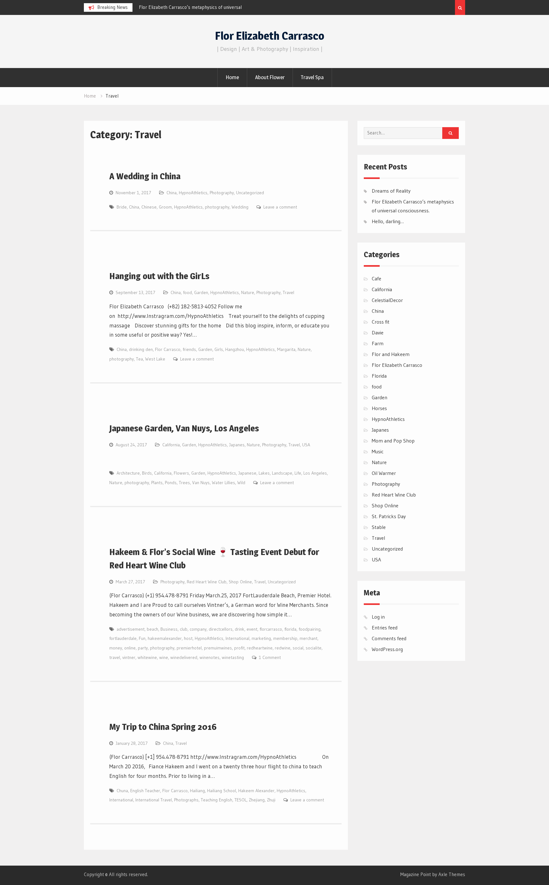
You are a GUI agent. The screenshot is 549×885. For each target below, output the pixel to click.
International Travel (153, 800)
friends (189, 349)
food (187, 292)
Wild (241, 482)
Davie (377, 332)
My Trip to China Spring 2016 (163, 726)
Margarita (286, 349)
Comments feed (389, 638)
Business (169, 629)
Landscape (282, 473)
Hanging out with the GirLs (159, 276)
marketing (261, 638)
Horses (379, 408)
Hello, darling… (388, 221)
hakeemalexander (165, 638)
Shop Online (240, 582)
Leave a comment (280, 207)
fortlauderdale (123, 638)
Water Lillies (223, 482)
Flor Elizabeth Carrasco (269, 36)
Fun (142, 638)
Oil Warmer (384, 473)
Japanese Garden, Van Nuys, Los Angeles (184, 428)
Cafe (376, 278)
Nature (247, 292)
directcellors (221, 629)
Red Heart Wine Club (207, 582)
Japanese (247, 473)
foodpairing (310, 629)
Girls (218, 349)
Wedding (240, 207)
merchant (308, 638)
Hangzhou (234, 349)
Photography (222, 193)
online (130, 648)
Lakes (264, 473)
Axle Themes (451, 874)
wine (163, 657)
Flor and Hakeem (391, 354)
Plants (157, 482)
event (252, 629)
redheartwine (260, 648)
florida (290, 629)
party (143, 648)
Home (232, 77)
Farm (377, 343)
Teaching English (216, 800)
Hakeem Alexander (256, 790)
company (198, 629)
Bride (122, 207)
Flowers (181, 473)
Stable (379, 527)
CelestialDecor (387, 300)
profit (239, 648)
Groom (165, 207)
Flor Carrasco (167, 349)
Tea (139, 359)
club (183, 629)
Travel (288, 292)
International (237, 638)
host (188, 638)
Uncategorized (250, 193)
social (298, 648)
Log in (378, 617)
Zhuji (271, 800)
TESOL (240, 800)
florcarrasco (271, 629)
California (171, 445)
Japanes (237, 445)
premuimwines (218, 648)
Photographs (186, 800)
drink (239, 629)
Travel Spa (312, 77)
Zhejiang (257, 800)
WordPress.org (387, 649)
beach (152, 629)
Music (377, 451)
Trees (184, 482)
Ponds (171, 482)
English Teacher (145, 790)
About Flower (270, 77)
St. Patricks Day (389, 516)
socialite (314, 648)
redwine (282, 648)
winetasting (233, 657)
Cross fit (381, 322)
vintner (128, 657)
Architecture (128, 473)
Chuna (122, 790)
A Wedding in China (144, 176)
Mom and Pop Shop (393, 440)
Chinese (149, 207)
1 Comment (270, 657)
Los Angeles (315, 473)
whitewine (147, 657)
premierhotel (189, 648)
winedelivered (183, 657)
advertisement (131, 629)
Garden (201, 292)
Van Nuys (201, 482)
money (115, 648)
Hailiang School (221, 790)
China (171, 193)
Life (298, 473)
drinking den (141, 349)
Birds (147, 473)
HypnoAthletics (193, 193)
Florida (379, 376)
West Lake (155, 359)
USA (306, 445)
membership (285, 638)
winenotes (210, 657)
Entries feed (384, 627)
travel (114, 657)
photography (217, 207)
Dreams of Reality (391, 191)
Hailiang (197, 790)
